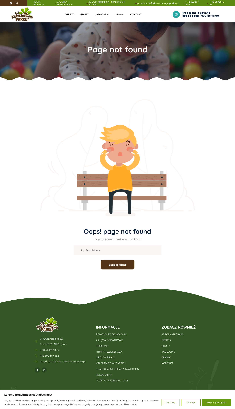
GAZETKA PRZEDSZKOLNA (112, 380)
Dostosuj (170, 402)
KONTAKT (136, 14)
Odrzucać (191, 402)
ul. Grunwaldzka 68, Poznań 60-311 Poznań (106, 3)
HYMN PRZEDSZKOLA (109, 351)
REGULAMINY (104, 374)
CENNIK (119, 14)
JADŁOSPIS (102, 14)
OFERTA (69, 14)
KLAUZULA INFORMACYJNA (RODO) (117, 369)
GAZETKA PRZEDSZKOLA (65, 3)
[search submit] (82, 250)
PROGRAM (102, 345)
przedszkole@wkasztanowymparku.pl (157, 3)
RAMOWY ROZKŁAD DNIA (111, 334)
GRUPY (84, 14)
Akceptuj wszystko (216, 402)
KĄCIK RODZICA (39, 3)
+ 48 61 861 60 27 (217, 3)
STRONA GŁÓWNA (172, 334)
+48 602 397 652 (192, 3)
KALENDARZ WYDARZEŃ (111, 363)
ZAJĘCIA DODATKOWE (109, 340)
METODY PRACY (105, 357)
